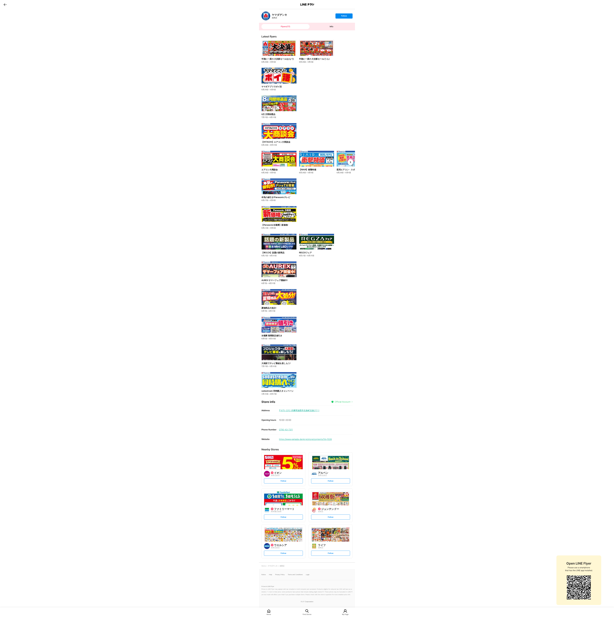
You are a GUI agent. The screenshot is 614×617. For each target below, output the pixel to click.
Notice (263, 574)
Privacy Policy (280, 574)
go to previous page (5, 4)
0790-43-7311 (286, 429)
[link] (265, 16)
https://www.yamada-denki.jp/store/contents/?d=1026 (305, 439)
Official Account (342, 401)
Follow (344, 17)
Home (269, 614)
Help (270, 574)
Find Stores (307, 614)
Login (307, 574)
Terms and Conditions (295, 574)
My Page (345, 614)
